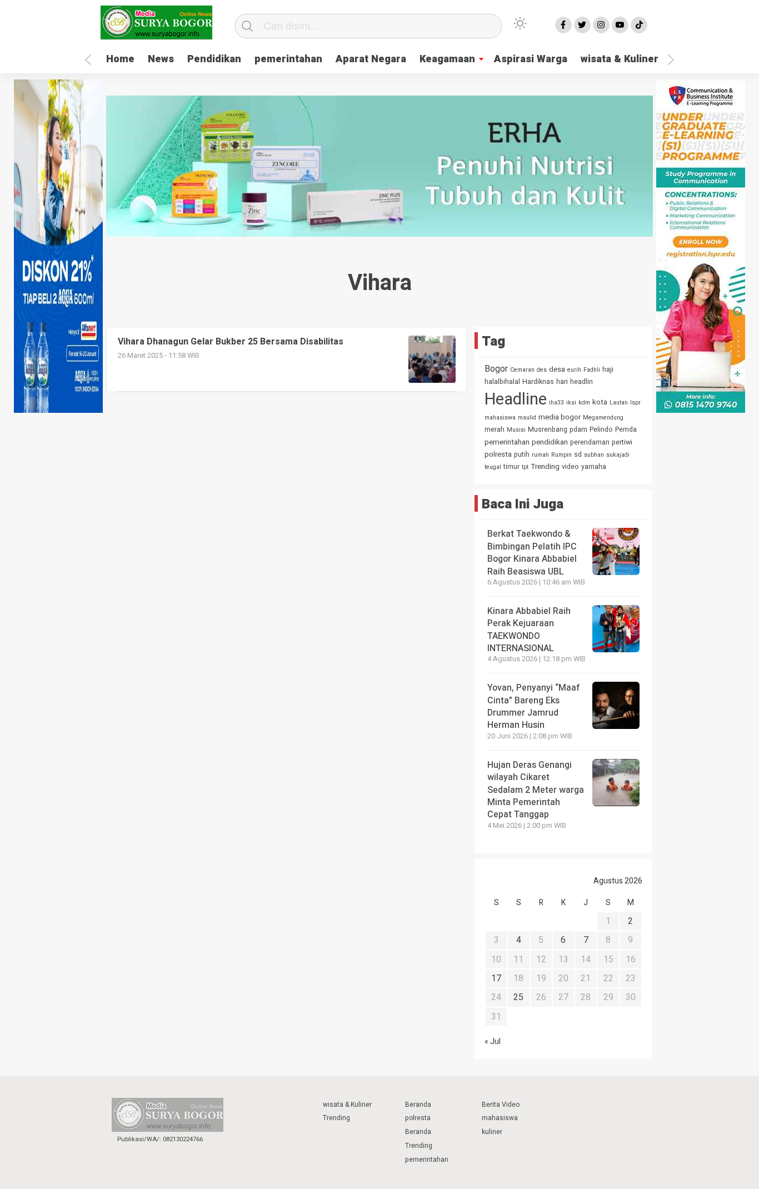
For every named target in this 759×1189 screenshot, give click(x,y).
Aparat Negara (371, 59)
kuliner (492, 1132)
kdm (584, 402)
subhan (594, 455)
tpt (525, 467)
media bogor (559, 417)
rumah (540, 455)
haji (607, 369)
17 (496, 978)
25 (518, 997)
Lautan (619, 402)
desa (557, 369)
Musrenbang (547, 429)
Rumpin (561, 455)
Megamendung (603, 417)
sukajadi (618, 455)
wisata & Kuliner (619, 59)
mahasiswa (500, 417)
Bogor (496, 369)
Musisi (516, 430)
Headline (516, 399)
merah (495, 429)
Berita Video (501, 1105)
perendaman (590, 442)
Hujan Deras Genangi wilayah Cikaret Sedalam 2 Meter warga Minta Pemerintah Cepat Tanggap (535, 790)
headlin (581, 382)
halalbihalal (502, 382)
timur (511, 467)
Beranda (418, 1105)
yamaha (593, 467)
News (161, 59)
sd (578, 454)
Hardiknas (538, 382)
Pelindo (601, 429)
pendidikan (550, 442)
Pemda (626, 429)
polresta (498, 454)
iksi (571, 402)
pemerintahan (288, 59)
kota (599, 402)
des (542, 370)
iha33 (556, 402)
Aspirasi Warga (530, 59)
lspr (635, 402)
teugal (493, 467)
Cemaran (522, 370)
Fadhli (591, 370)
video (570, 467)
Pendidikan (214, 59)
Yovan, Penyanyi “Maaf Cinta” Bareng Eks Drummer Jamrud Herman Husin (533, 706)
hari (562, 382)
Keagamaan (447, 59)
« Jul (493, 1041)
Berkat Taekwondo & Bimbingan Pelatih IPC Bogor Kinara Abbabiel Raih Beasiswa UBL (532, 552)
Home (120, 59)
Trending (545, 466)
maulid (527, 417)
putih (522, 454)
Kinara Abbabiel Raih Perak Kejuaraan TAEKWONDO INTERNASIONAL (529, 630)
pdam (578, 429)
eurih (574, 370)
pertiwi (622, 442)
